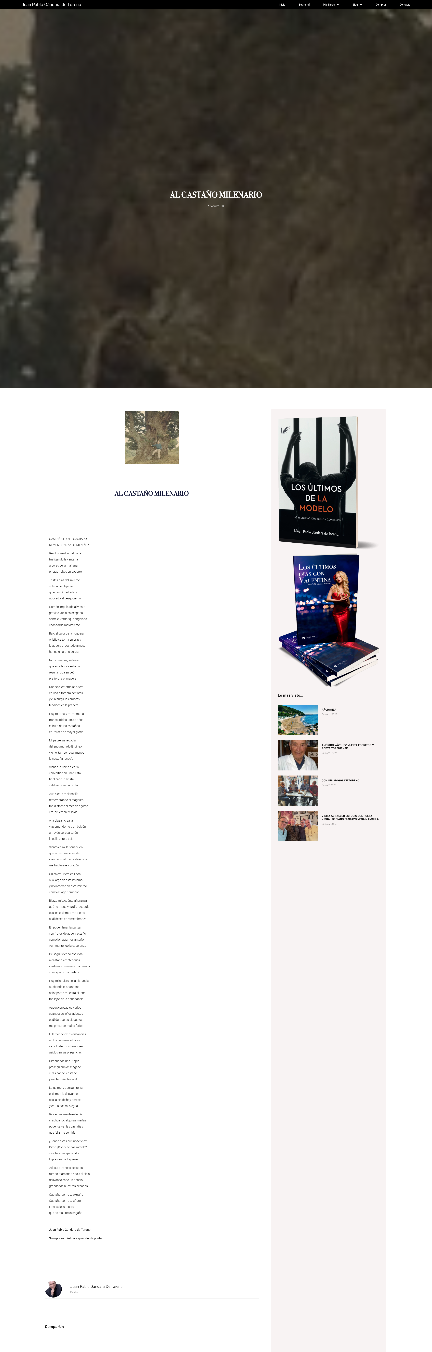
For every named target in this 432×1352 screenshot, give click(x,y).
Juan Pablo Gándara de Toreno (51, 4)
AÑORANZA (329, 709)
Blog (355, 4)
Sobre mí (304, 4)
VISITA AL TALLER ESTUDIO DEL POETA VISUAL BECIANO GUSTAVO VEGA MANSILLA (350, 817)
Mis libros (329, 4)
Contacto (405, 4)
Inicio (282, 4)
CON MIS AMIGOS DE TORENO (340, 780)
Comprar (381, 4)
